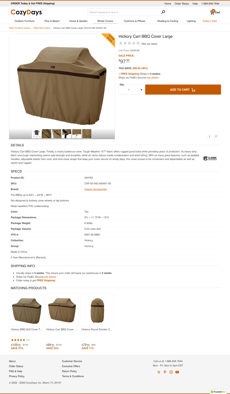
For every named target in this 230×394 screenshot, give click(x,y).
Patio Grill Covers (42, 28)
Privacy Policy (17, 376)
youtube (177, 372)
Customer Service (72, 361)
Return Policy (69, 371)
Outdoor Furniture (24, 21)
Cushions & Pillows (134, 21)
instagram (171, 372)
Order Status (182, 3)
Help (195, 3)
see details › (153, 77)
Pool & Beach (52, 21)
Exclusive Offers (71, 366)
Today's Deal (210, 21)
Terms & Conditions (73, 376)
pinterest (165, 372)
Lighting (191, 21)
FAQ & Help (15, 371)
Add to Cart (180, 89)
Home (167, 3)
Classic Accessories (95, 189)
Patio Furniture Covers (19, 28)
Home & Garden (78, 21)
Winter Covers (105, 21)
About (12, 361)
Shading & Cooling (167, 21)
